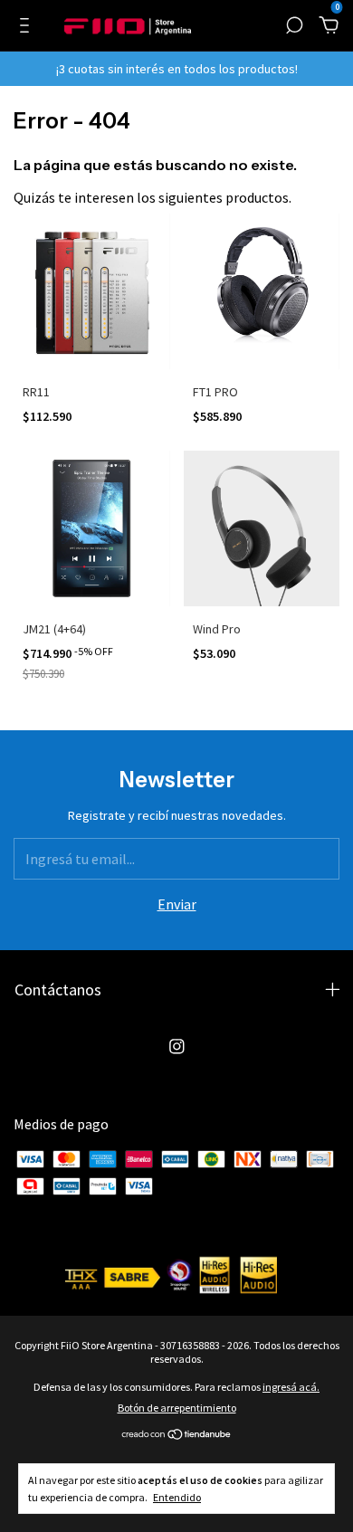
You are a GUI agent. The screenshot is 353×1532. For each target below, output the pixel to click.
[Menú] (28, 26)
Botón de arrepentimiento (177, 1407)
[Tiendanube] (177, 1435)
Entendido (177, 1497)
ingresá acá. (291, 1387)
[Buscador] (294, 26)
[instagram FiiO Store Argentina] (177, 1046)
